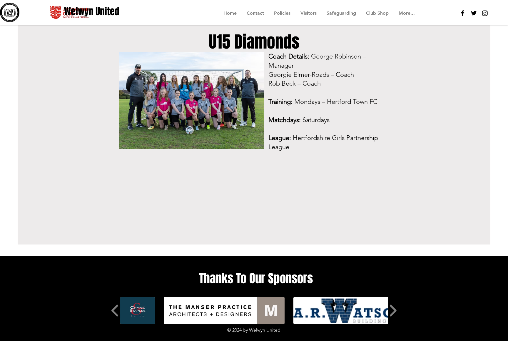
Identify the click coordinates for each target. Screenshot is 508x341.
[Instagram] (485, 13)
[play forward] (393, 310)
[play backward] (115, 310)
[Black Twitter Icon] (473, 13)
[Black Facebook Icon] (462, 13)
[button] (137, 310)
